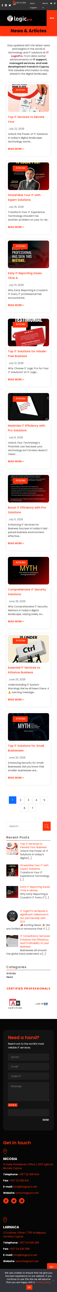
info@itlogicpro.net (25, 1187)
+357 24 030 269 (29, 1242)
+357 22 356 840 (19, 3)
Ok (29, 1287)
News (9, 977)
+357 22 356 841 (19, 1180)
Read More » (16, 149)
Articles (20, 90)
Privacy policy (43, 1282)
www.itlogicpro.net (27, 1193)
